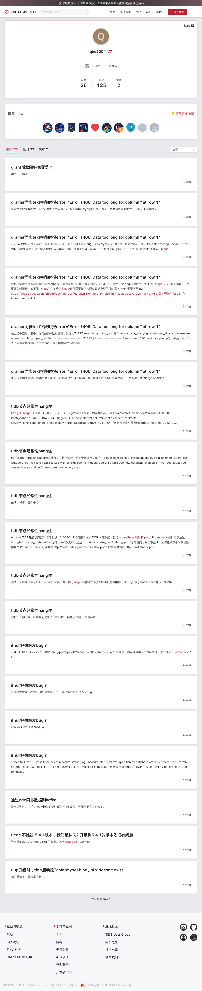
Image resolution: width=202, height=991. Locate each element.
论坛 (149, 11)
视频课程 (62, 949)
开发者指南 (64, 972)
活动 (10, 934)
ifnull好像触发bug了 (29, 645)
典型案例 (62, 964)
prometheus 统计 (130, 537)
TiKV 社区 (14, 949)
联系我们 (111, 957)
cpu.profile (176, 652)
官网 (112, 11)
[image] (164, 249)
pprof (147, 537)
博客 (59, 942)
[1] (69, 418)
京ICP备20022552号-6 (60, 985)
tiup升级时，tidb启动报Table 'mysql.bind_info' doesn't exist (67, 870)
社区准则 (111, 949)
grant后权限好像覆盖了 (32, 167)
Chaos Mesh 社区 (19, 957)
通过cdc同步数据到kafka (33, 800)
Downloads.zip (68, 841)
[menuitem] (112, 12)
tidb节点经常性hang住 (31, 406)
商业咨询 (125, 11)
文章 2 (43, 149)
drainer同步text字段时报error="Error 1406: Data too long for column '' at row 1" (85, 202)
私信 (187, 26)
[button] (160, 12)
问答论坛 (13, 942)
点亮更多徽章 (184, 113)
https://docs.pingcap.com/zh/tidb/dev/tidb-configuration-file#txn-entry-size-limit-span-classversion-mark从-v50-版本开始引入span (96, 293)
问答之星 (111, 942)
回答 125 (11, 149)
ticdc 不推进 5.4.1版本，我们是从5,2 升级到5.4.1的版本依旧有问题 (72, 835)
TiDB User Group (118, 934)
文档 (138, 11)
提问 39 (28, 149)
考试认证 (62, 957)
